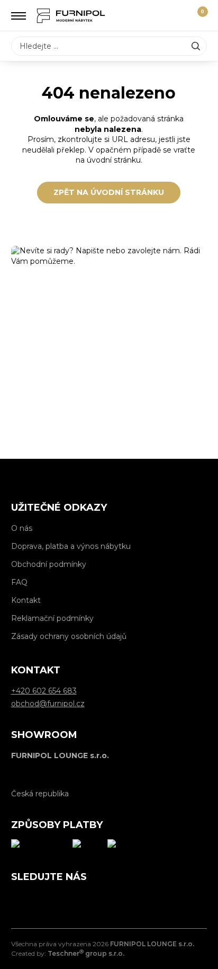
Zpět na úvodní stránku (108, 192)
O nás (21, 528)
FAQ (19, 582)
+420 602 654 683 (109, 421)
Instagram (43, 899)
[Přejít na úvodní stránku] (71, 15)
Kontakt (26, 600)
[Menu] (18, 16)
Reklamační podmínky (52, 618)
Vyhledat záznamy (195, 46)
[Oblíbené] (178, 15)
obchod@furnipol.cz (108, 392)
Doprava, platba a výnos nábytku (71, 546)
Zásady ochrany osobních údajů (68, 636)
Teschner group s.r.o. (86, 953)
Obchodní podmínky (48, 564)
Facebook (19, 899)
